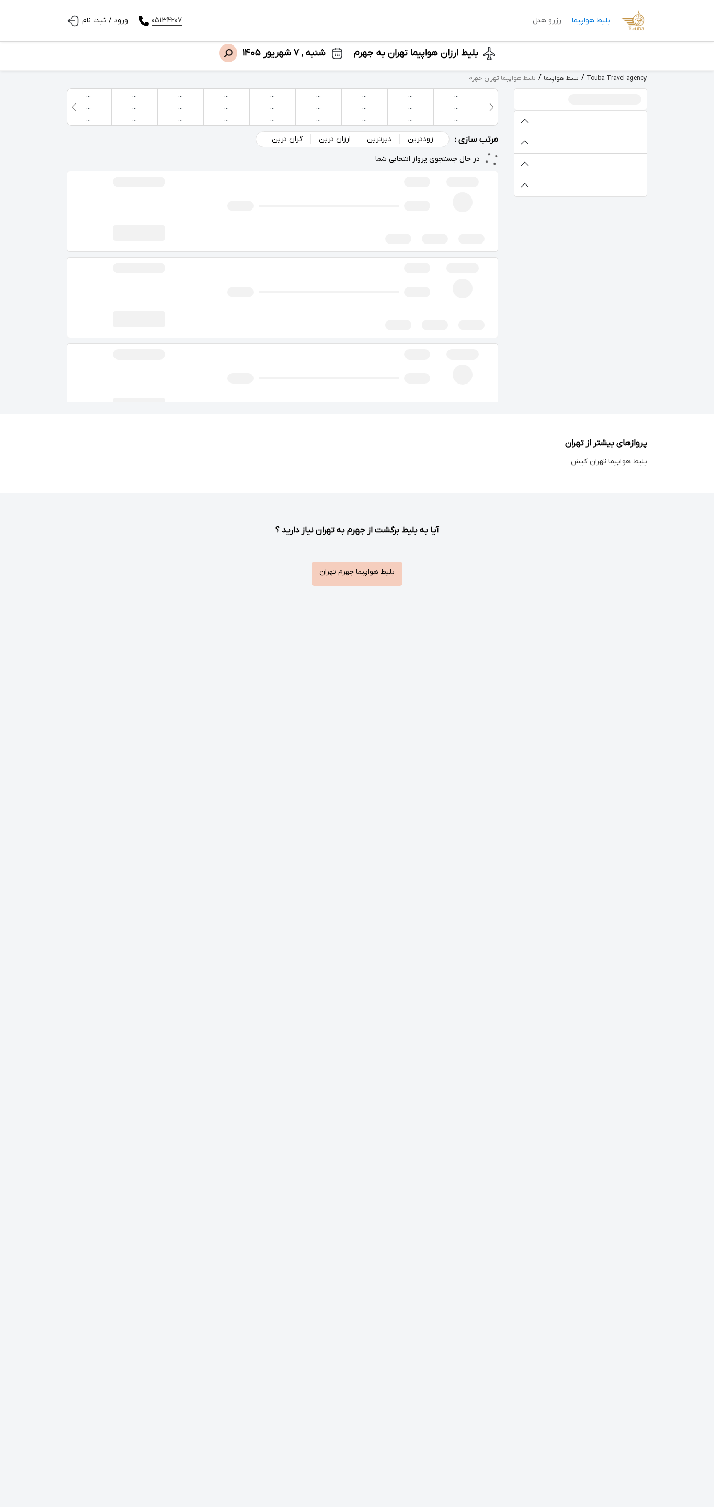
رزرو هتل (547, 21)
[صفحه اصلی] (634, 21)
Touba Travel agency (616, 78)
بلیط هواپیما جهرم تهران (357, 572)
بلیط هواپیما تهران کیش (609, 462)
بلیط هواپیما (591, 21)
